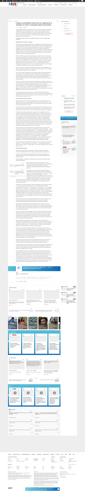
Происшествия (46, 454)
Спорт (66, 454)
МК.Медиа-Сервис (71, 458)
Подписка (65, 2)
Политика (33, 454)
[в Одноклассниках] (22, 27)
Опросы (18, 458)
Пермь (43, 468)
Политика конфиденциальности (54, 461)
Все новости (68, 111)
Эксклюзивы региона (25, 454)
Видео (10, 386)
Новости (9, 454)
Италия (25, 278)
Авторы (9, 458)
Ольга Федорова (46, 304)
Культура (57, 454)
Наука (62, 454)
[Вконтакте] (20, 27)
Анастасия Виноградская (12, 417)
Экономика (39, 454)
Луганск (35, 466)
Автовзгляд (65, 286)
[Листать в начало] (9, 341)
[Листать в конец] (59, 341)
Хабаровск (61, 467)
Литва (21, 278)
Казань (26, 466)
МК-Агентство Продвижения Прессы (73, 461)
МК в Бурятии (37, 417)
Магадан (35, 467)
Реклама (61, 458)
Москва (9, 466)
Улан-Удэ (32, 432)
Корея (32, 278)
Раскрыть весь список (72, 464)
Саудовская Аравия (41, 278)
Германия (70, 466)
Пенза (43, 467)
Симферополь (53, 467)
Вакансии (43, 458)
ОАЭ (46, 278)
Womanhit (65, 292)
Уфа (60, 466)
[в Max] (25, 27)
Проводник (26, 458)
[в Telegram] (23, 27)
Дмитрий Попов (28, 304)
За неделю (63, 123)
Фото (74, 454)
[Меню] (76, 5)
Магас (34, 468)
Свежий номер (60, 2)
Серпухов (52, 466)
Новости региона (64, 21)
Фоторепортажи (12, 332)
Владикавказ (18, 466)
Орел (43, 466)
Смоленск (52, 468)
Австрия (18, 278)
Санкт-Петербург (10, 467)
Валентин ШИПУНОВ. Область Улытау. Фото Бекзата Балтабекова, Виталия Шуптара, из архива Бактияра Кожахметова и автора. (16, 303)
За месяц (68, 123)
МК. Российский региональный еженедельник (36, 459)
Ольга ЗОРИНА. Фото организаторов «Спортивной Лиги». (33, 372)
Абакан (9, 468)
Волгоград (18, 468)
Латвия (36, 278)
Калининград (27, 467)
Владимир (18, 467)
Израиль (70, 467)
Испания (29, 278)
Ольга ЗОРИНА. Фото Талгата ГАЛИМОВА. (15, 372)
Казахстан (28, 374)
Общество (52, 454)
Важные (73, 95)
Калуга (26, 468)
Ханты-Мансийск (62, 468)
